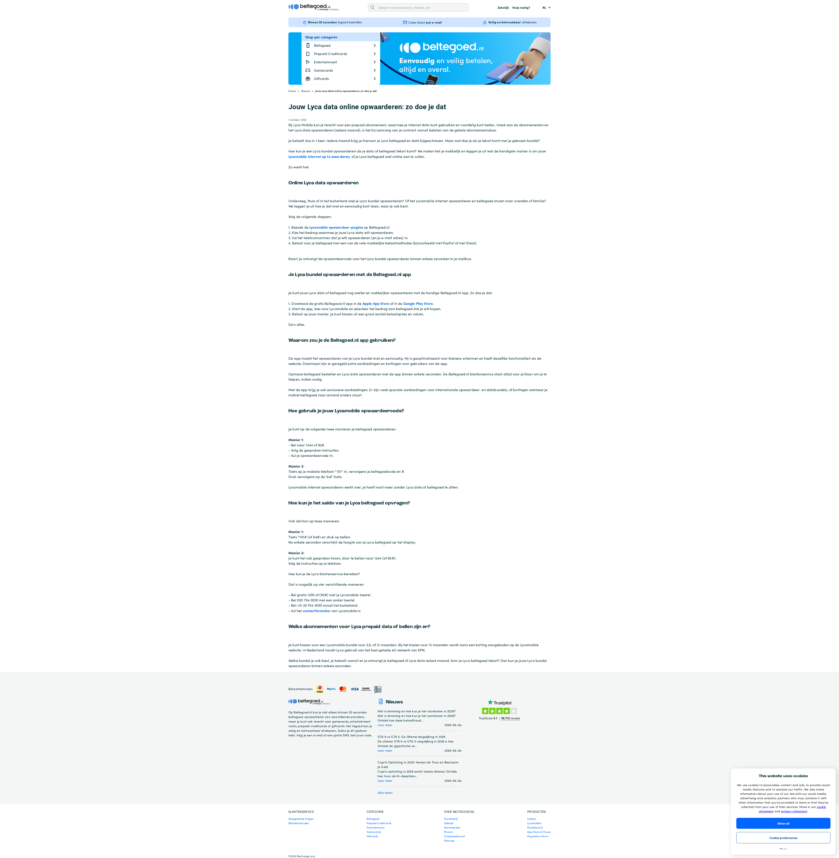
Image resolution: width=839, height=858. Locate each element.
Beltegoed (373, 818)
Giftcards (372, 836)
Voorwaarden (452, 827)
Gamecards (374, 832)
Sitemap (449, 840)
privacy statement (794, 811)
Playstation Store (537, 836)
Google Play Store (418, 303)
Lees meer (385, 725)
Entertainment (376, 827)
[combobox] (421, 7)
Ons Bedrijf (451, 818)
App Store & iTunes (539, 832)
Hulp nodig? (521, 7)
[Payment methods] (349, 689)
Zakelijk (503, 7)
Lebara (531, 818)
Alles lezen (385, 793)
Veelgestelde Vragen (301, 818)
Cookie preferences (783, 838)
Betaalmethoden (298, 823)
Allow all (783, 823)
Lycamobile (534, 823)
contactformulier (317, 610)
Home (292, 91)
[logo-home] (313, 7)
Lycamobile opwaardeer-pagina (336, 227)
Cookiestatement (454, 836)
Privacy (448, 832)
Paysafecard (535, 827)
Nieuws (305, 91)
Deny (783, 849)
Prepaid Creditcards (379, 823)
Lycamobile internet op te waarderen (319, 156)
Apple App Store (375, 303)
